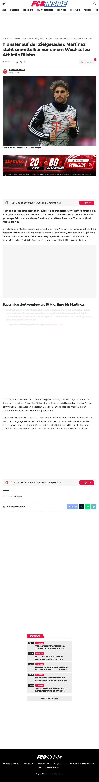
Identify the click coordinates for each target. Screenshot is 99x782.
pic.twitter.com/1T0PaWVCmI (21, 319)
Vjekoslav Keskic (17, 70)
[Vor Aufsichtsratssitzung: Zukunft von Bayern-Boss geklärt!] (49, 645)
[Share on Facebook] (13, 62)
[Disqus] (49, 548)
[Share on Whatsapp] (21, 62)
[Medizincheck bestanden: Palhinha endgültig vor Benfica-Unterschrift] (49, 656)
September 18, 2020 (53, 324)
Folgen (85, 203)
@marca (87, 316)
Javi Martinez (18, 496)
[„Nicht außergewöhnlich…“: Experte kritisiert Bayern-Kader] (49, 687)
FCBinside (7, 38)
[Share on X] (17, 62)
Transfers (16, 38)
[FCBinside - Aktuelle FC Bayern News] (49, 3)
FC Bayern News (40, 643)
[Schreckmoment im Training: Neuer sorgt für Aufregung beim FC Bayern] (49, 677)
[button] (5, 4)
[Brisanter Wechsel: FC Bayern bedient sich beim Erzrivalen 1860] (49, 666)
